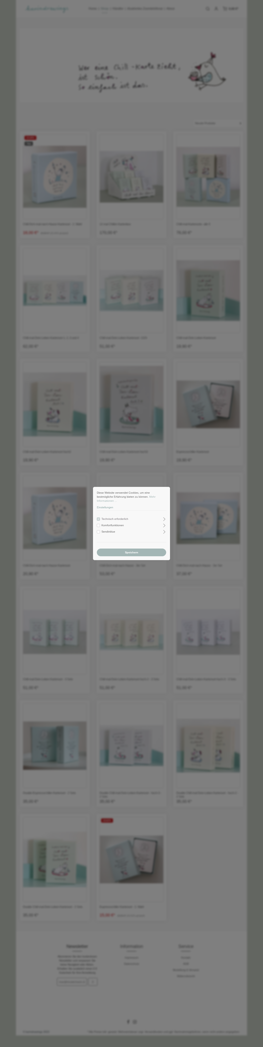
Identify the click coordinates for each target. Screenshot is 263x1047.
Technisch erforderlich (114, 518)
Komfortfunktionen (112, 525)
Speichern (131, 552)
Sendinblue (108, 531)
